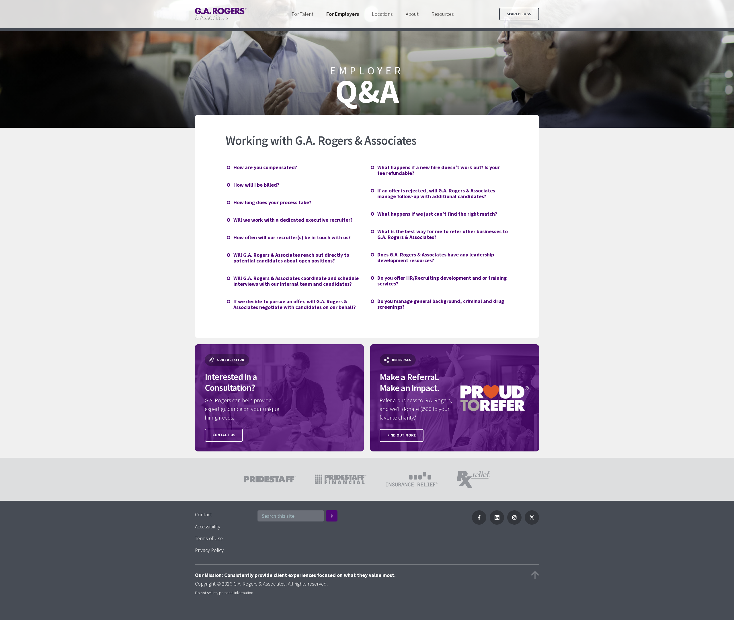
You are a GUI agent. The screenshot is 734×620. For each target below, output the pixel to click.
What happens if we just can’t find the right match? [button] (437, 213)
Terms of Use (209, 538)
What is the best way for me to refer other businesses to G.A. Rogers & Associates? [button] (442, 234)
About (412, 14)
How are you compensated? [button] (265, 167)
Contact (203, 514)
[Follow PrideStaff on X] (532, 522)
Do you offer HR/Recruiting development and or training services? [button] (442, 281)
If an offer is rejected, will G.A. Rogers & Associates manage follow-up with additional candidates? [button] (436, 193)
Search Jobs (519, 13)
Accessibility (207, 526)
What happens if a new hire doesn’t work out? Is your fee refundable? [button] (438, 170)
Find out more (401, 435)
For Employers (342, 14)
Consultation (231, 360)
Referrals (401, 360)
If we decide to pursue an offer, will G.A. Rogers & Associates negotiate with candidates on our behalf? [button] (294, 304)
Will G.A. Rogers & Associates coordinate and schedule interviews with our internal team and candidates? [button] (296, 281)
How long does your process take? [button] (272, 202)
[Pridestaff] (221, 14)
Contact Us (223, 434)
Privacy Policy (209, 550)
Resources (443, 14)
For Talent (302, 14)
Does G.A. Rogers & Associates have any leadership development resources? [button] (435, 257)
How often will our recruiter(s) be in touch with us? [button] (292, 237)
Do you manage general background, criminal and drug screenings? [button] (440, 304)
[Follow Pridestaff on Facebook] (479, 522)
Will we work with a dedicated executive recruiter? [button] (293, 220)
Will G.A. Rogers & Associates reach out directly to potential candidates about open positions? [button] (291, 258)
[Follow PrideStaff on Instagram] (514, 522)
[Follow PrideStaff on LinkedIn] (497, 522)
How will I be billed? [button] (256, 184)
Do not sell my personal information (224, 592)
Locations (382, 14)
